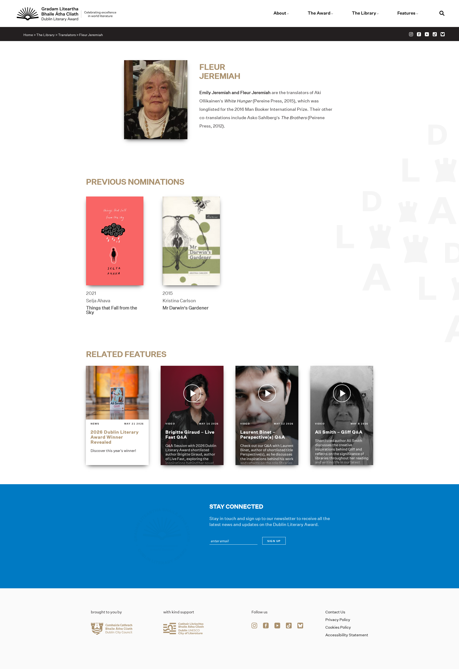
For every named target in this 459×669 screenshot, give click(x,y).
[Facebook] (419, 34)
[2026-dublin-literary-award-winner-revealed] (117, 415)
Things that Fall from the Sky (111, 310)
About (279, 13)
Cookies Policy (338, 627)
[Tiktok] (435, 34)
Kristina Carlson (179, 300)
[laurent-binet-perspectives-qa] (266, 415)
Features (406, 13)
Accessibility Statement (346, 635)
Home (28, 35)
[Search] (442, 14)
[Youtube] (427, 34)
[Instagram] (411, 34)
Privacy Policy (337, 619)
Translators (67, 35)
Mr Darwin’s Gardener (185, 308)
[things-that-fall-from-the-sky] (114, 240)
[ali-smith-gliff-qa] (341, 415)
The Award (319, 13)
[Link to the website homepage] (66, 14)
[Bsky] (443, 34)
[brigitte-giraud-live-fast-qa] (192, 415)
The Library (364, 13)
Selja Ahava (98, 300)
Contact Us (335, 612)
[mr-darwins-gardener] (191, 240)
